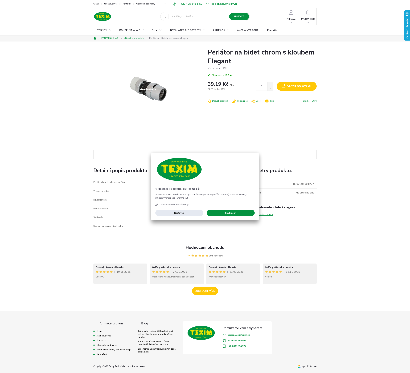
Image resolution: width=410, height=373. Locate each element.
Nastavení (179, 212)
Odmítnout (182, 198)
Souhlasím (230, 212)
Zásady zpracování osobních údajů (174, 204)
